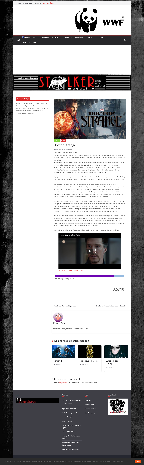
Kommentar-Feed (90, 409)
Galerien (55, 38)
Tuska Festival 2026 (48, 3)
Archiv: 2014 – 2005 (29, 42)
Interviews (79, 38)
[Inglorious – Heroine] (89, 347)
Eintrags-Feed (89, 405)
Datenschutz (68, 404)
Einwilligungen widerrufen (70, 449)
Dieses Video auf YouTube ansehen (71, 270)
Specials (91, 38)
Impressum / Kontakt (69, 409)
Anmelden (88, 400)
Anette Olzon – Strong (113, 362)
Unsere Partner (67, 421)
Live (34, 38)
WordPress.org (90, 413)
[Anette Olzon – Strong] (116, 347)
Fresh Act (45, 38)
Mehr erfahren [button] (118, 461)
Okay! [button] (138, 461)
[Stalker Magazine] (18, 40)
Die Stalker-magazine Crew (70, 413)
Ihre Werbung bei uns (69, 417)
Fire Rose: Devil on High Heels (65, 306)
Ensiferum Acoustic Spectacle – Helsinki (110, 306)
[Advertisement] (72, 59)
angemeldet (63, 383)
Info (101, 38)
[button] (37, 37)
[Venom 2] (63, 347)
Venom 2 (58, 361)
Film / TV (56, 140)
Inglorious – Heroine (89, 361)
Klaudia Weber (68, 149)
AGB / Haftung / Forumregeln (71, 400)
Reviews (66, 38)
